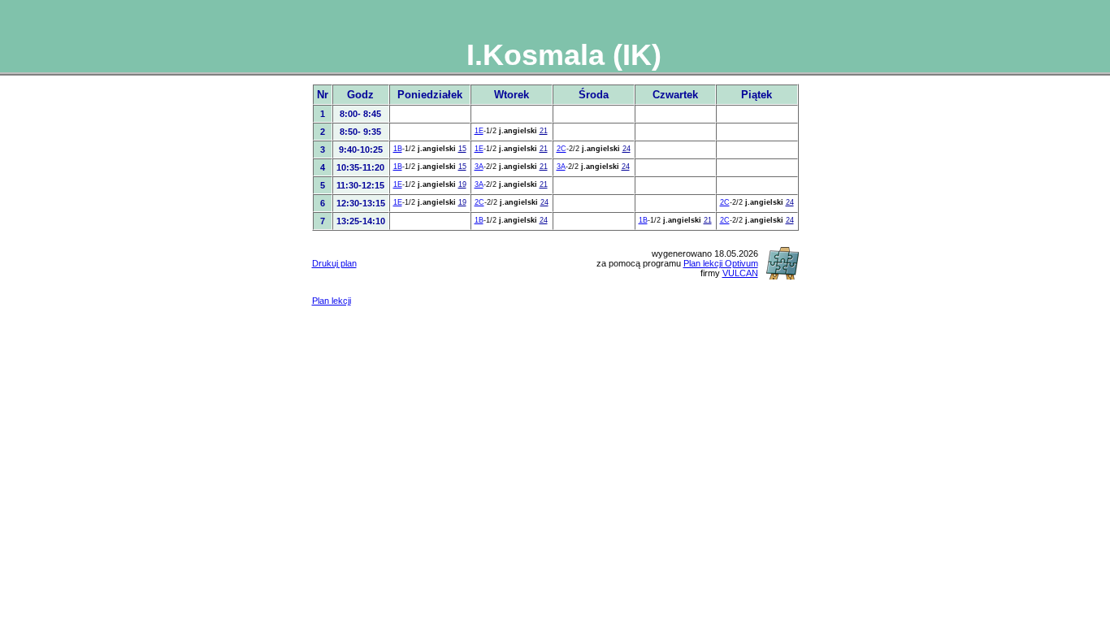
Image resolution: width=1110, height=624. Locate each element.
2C (561, 149)
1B (397, 149)
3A (479, 166)
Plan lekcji (331, 301)
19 (462, 184)
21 (544, 131)
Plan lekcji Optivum (720, 263)
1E (479, 131)
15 (462, 149)
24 (626, 149)
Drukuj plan (334, 263)
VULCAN (740, 273)
